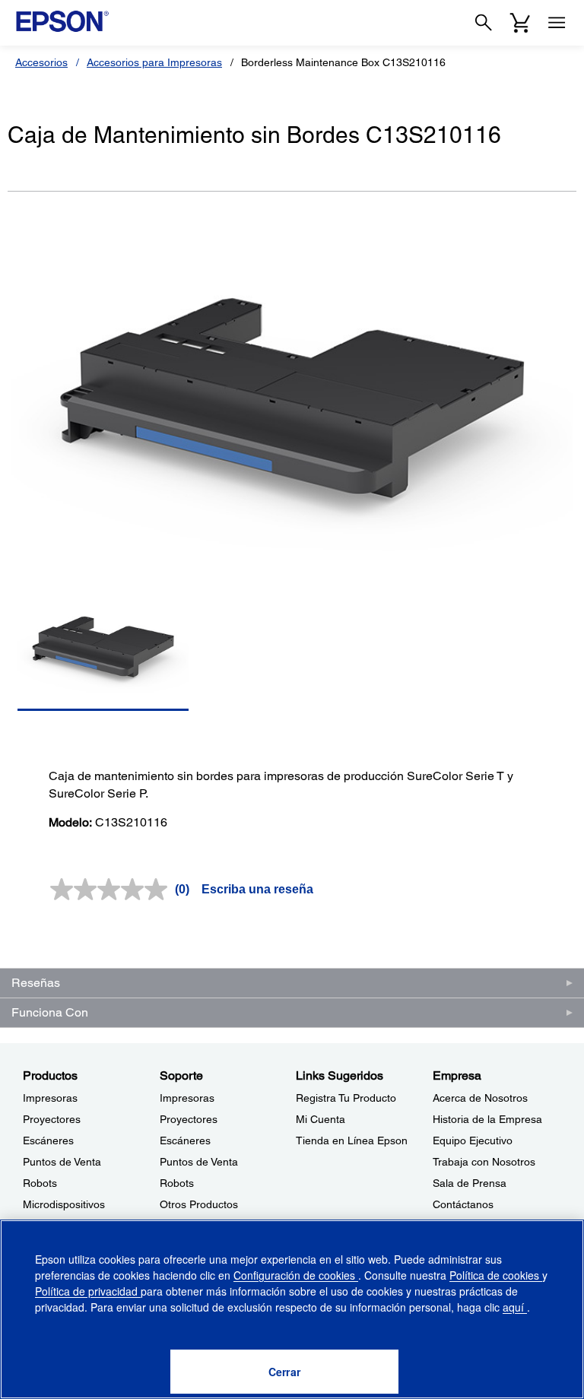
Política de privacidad (88, 1291)
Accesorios (41, 62)
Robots (40, 1183)
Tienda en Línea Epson (352, 1140)
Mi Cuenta (320, 1119)
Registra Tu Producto (346, 1098)
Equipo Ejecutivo (473, 1140)
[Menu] (556, 23)
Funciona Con (49, 1012)
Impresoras (50, 1098)
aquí (515, 1307)
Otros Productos (199, 1204)
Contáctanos (463, 1204)
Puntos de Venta (62, 1162)
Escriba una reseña (257, 889)
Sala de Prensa (469, 1183)
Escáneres (48, 1140)
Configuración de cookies (295, 1275)
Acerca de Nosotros (480, 1098)
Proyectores (52, 1119)
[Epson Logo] (62, 21)
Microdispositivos (64, 1204)
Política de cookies (495, 1275)
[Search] (483, 23)
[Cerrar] (284, 1372)
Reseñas (35, 982)
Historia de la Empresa (487, 1119)
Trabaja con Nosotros (484, 1162)
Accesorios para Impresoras (154, 62)
